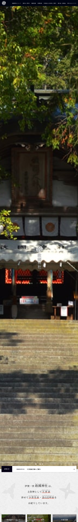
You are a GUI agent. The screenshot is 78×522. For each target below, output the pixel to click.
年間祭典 (40, 3)
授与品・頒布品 (62, 3)
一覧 (74, 469)
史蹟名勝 (33, 3)
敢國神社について (16, 3)
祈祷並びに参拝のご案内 (50, 3)
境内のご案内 (26, 3)
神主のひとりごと (71, 3)
